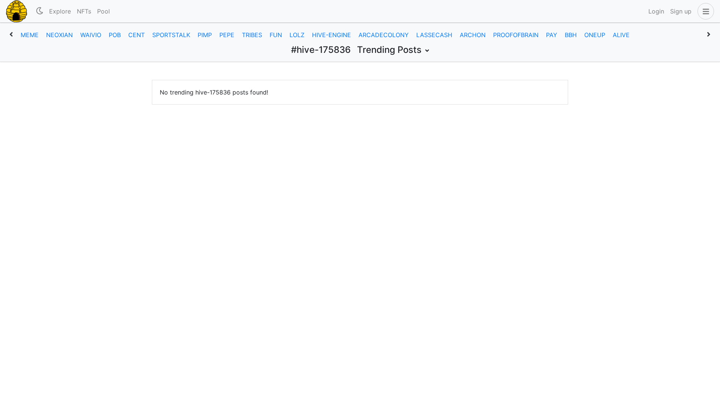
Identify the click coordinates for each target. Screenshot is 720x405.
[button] (704, 11)
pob (115, 35)
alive (621, 35)
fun (276, 35)
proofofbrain (515, 35)
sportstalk (171, 35)
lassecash (434, 35)
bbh (571, 35)
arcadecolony (383, 35)
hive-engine (331, 35)
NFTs (84, 11)
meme (30, 35)
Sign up (681, 11)
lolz (297, 35)
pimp (205, 35)
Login (656, 11)
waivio (90, 35)
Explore (60, 11)
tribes (252, 35)
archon (473, 35)
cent (136, 35)
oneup (594, 35)
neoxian (59, 35)
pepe (226, 35)
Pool (103, 11)
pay (551, 35)
